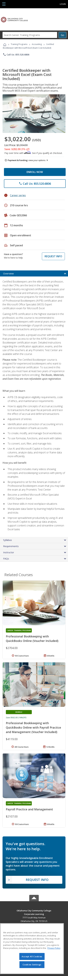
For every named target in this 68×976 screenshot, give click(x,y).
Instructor (8, 552)
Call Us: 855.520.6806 (16, 54)
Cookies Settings (32, 964)
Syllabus (7, 540)
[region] (32, 948)
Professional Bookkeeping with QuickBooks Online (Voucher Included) (32, 638)
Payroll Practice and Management (29, 809)
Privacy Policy (53, 948)
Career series (18, 195)
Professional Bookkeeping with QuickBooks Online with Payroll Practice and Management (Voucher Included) (33, 727)
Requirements (11, 546)
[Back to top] (34, 910)
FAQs (6, 558)
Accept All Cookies (32, 956)
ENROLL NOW (35, 172)
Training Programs (19, 44)
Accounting (37, 44)
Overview (8, 273)
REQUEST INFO (53, 256)
